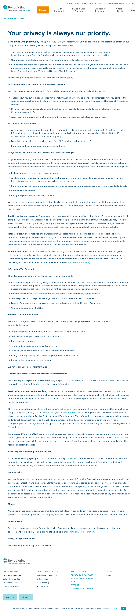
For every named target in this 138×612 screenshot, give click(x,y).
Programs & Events (11, 586)
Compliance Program (82, 588)
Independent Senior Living (48, 575)
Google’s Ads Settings (25, 423)
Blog (76, 4)
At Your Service (43, 586)
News (84, 4)
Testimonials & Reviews (12, 582)
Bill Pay (68, 4)
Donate (25, 597)
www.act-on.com (81, 262)
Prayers (75, 585)
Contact (42, 10)
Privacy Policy (113, 608)
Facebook (108, 575)
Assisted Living (43, 582)
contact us (118, 437)
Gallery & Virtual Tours (12, 578)
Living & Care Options (78, 10)
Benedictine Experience (101, 10)
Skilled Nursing (43, 578)
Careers (10, 597)
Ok (123, 608)
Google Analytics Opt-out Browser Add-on (63, 412)
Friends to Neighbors (82, 575)
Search (132, 4)
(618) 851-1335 (19, 19)
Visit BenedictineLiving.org (111, 4)
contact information (84, 531)
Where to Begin (120, 10)
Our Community (59, 10)
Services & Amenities (12, 575)
